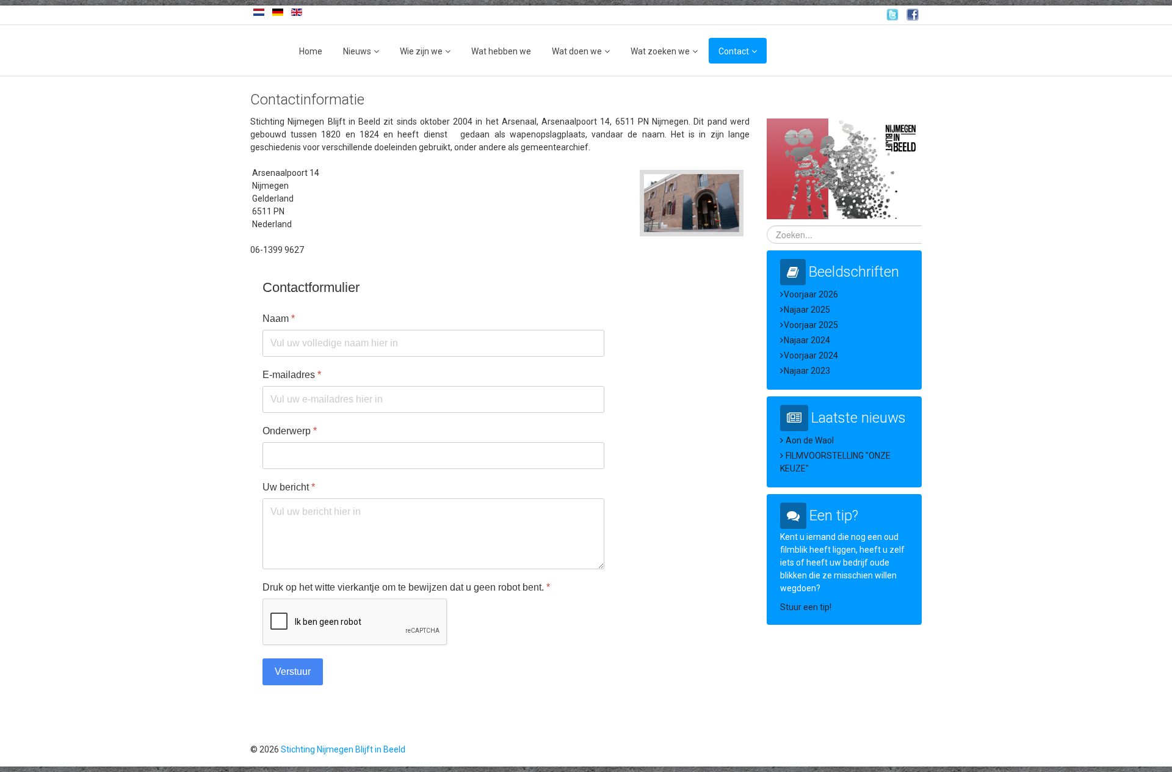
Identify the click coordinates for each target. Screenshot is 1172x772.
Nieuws (357, 51)
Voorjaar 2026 (811, 294)
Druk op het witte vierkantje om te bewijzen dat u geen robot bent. (406, 587)
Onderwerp (289, 431)
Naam (278, 318)
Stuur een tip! (805, 607)
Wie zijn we (421, 51)
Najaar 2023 (807, 371)
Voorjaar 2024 (811, 355)
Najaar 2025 (807, 310)
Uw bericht (288, 487)
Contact (733, 51)
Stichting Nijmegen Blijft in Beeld (343, 749)
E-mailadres (291, 375)
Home (310, 51)
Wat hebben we (501, 51)
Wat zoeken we (660, 51)
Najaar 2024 (807, 340)
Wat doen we (577, 51)
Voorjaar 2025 (811, 325)
